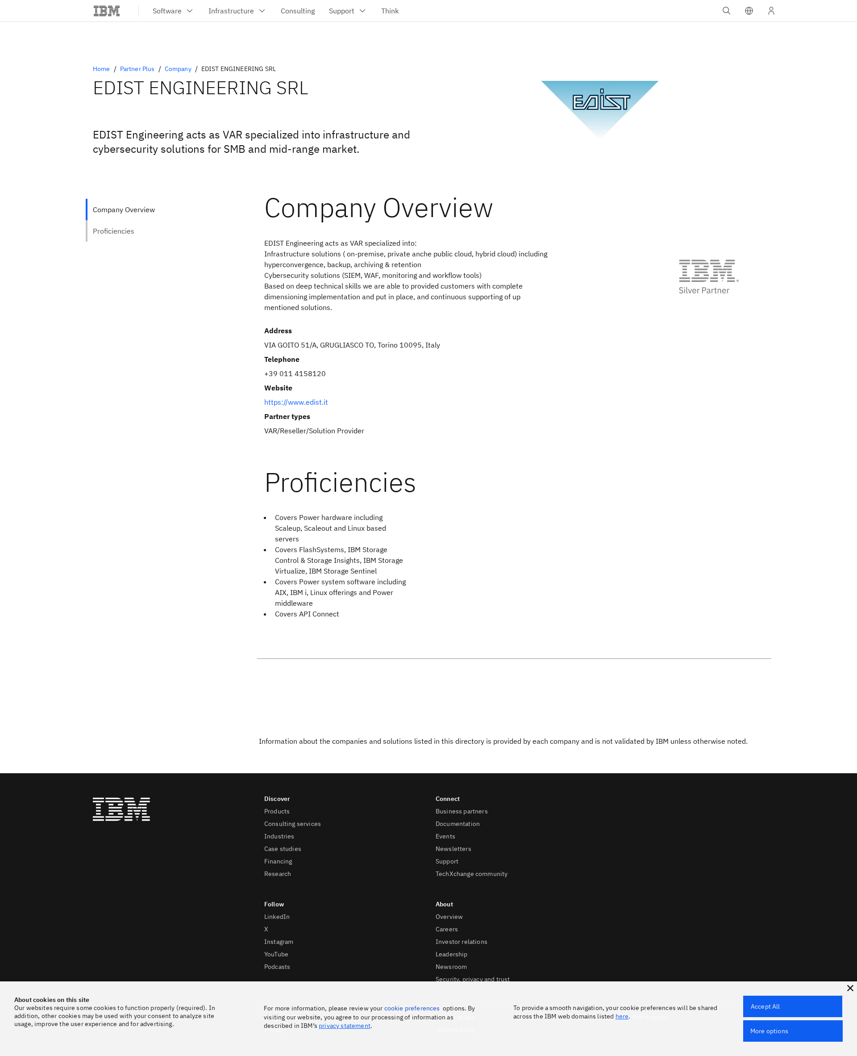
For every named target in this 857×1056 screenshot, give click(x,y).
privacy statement (344, 1026)
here (622, 1016)
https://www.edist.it (296, 402)
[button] (749, 10)
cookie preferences (412, 1008)
